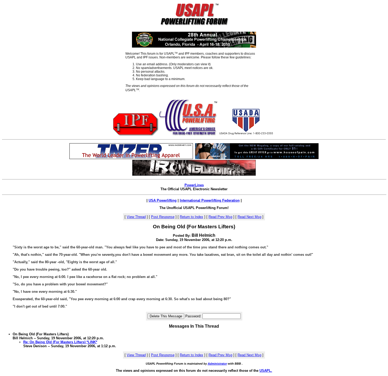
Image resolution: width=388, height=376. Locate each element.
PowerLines (194, 185)
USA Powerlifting (163, 200)
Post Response (162, 217)
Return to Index (191, 217)
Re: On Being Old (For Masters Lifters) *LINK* (60, 342)
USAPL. (265, 371)
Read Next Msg (249, 217)
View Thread (136, 217)
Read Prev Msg (220, 217)
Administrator (217, 363)
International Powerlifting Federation (210, 200)
